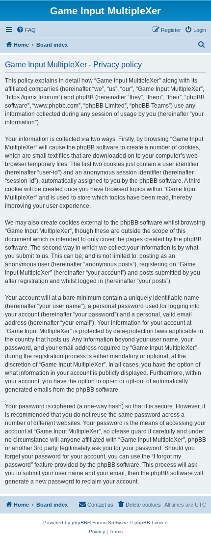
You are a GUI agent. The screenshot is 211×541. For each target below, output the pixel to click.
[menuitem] (26, 30)
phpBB (79, 522)
